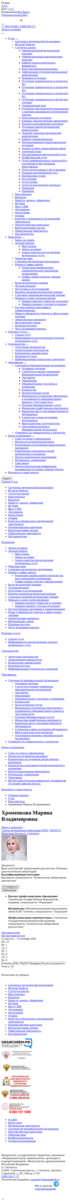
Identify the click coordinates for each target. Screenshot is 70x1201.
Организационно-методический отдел (44, 154)
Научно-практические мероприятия (35, 457)
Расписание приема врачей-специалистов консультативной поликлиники (40, 270)
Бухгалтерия (29, 178)
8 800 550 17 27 (10, 1176)
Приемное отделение (34, 78)
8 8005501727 (28, 26)
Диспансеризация (25, 285)
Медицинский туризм (27, 322)
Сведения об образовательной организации (40, 365)
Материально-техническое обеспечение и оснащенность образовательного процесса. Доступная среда (45, 399)
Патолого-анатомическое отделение (42, 123)
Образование (15, 362)
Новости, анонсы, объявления (32, 200)
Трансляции (22, 463)
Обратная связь (24, 258)
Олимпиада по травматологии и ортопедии (40, 432)
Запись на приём (11, 29)
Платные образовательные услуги (41, 405)
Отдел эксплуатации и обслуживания (43, 169)
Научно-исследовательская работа (34, 441)
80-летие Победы (25, 44)
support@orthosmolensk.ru (45, 1179)
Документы (28, 377)
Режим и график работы (29, 264)
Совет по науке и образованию (33, 438)
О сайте (12, 1119)
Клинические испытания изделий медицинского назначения (34, 452)
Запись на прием (24, 240)
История (20, 203)
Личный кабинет (25, 243)
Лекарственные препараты (30, 319)
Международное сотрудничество (41, 423)
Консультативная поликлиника (40, 68)
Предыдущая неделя (13, 935)
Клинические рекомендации (31, 353)
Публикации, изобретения (30, 460)
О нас (11, 38)
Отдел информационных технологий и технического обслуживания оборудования (44, 163)
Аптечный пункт (32, 151)
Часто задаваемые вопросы (30, 328)
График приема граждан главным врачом (39, 581)
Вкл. (20, 12)
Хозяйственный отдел (34, 157)
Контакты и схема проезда (23, 472)
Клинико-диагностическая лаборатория (45, 120)
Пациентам (14, 237)
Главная (6, 481)
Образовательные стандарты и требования (39, 698)
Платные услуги (17, 331)
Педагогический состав (35, 392)
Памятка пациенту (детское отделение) (44, 304)
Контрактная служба (34, 175)
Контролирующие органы (30, 227)
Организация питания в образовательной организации (39, 428)
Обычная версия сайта (14, 15)
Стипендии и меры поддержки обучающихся (41, 729)
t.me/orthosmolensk (45, 1188)
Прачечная (28, 188)
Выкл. (26, 12)
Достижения (22, 209)
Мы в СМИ (21, 206)
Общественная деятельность (31, 230)
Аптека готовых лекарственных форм (44, 148)
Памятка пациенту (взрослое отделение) (45, 301)
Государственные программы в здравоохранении (33, 309)
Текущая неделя (10, 932)
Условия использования (22, 1141)
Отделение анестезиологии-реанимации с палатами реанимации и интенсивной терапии (45, 111)
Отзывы (19, 215)
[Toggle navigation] (2, 24)
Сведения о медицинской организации (37, 41)
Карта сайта (15, 1122)
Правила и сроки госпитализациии (35, 298)
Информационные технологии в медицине (40, 359)
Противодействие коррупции (32, 224)
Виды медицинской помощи (31, 282)
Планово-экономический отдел (40, 172)
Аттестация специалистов (30, 347)
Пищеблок (28, 191)
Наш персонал (23, 194)
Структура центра (25, 47)
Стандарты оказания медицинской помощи (40, 295)
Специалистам (16, 344)
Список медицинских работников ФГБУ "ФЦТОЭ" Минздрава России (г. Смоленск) (31, 832)
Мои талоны (29, 246)
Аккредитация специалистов (32, 350)
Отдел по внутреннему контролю (41, 185)
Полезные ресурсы (26, 325)
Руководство (29, 389)
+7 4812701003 (10, 26)
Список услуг (23, 334)
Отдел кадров (30, 182)
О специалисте (10, 886)
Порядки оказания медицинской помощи (39, 292)
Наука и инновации (19, 435)
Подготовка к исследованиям (32, 289)
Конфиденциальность (20, 1137)
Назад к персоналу (12, 827)
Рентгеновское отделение (36, 117)
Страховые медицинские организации (37, 261)
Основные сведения (33, 368)
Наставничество (24, 233)
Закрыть (7, 478)
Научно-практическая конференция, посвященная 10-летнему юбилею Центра (39, 468)
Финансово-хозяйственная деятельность (45, 408)
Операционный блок (34, 105)
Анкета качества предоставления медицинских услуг (41, 254)
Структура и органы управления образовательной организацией (41, 373)
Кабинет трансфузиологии (37, 139)
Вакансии (20, 197)
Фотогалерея (22, 212)
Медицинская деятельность (24, 1125)
